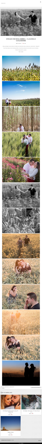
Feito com (21, 443)
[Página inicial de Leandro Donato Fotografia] (4, 3)
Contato (12, 440)
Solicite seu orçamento (36, 387)
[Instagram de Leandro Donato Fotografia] (40, 440)
